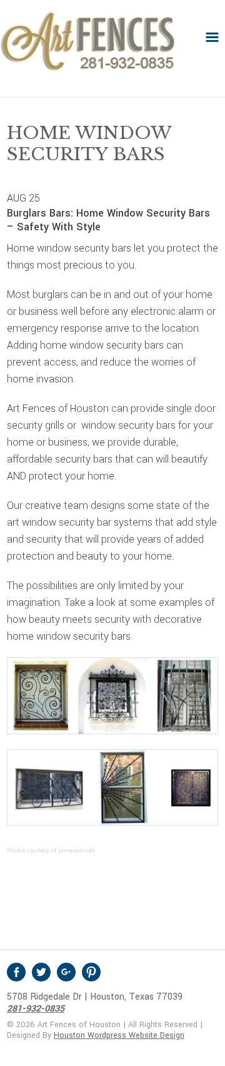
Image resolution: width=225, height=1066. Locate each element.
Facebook (16, 972)
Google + (66, 972)
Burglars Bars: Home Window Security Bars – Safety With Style (108, 220)
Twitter (41, 972)
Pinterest (91, 972)
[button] (212, 37)
